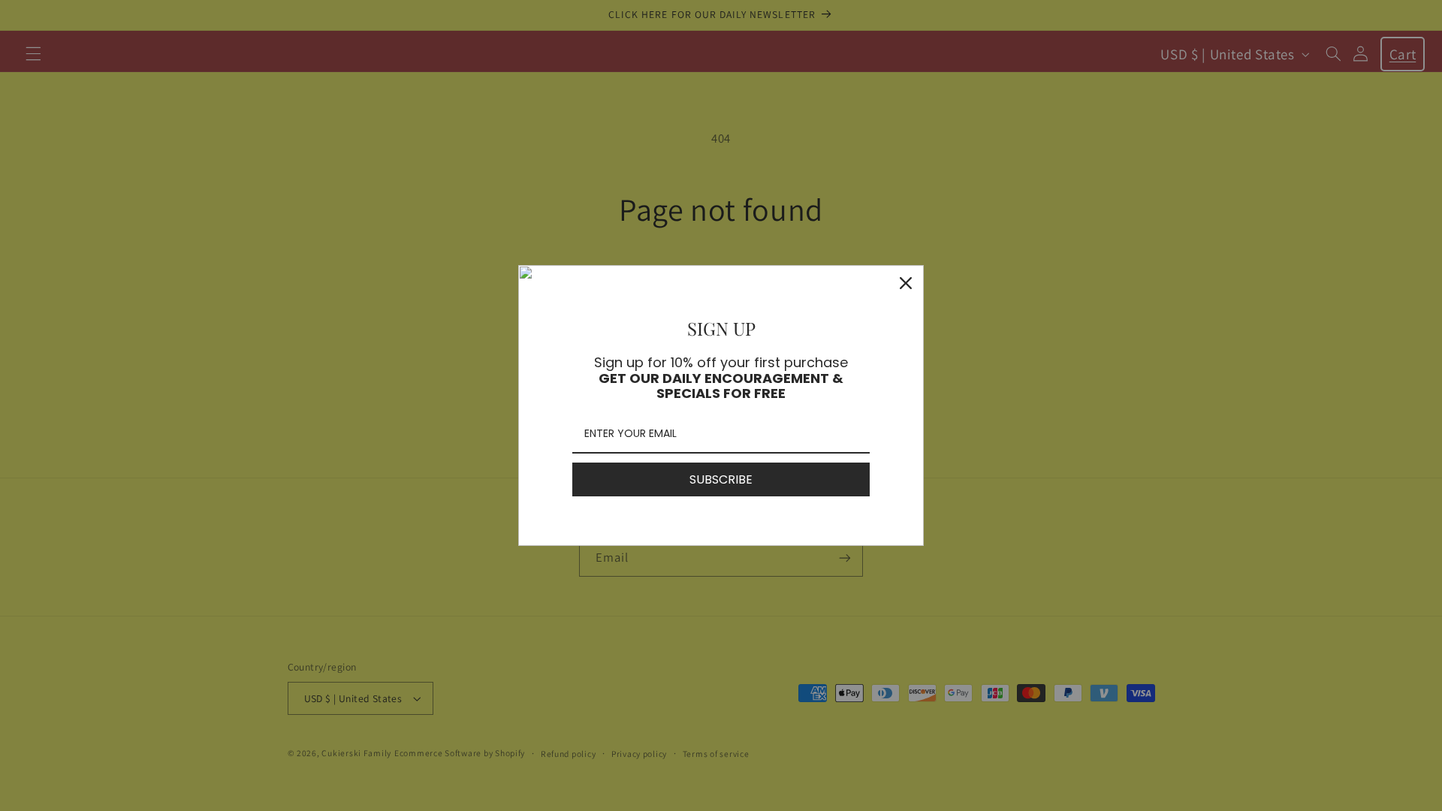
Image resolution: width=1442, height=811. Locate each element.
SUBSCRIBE (721, 479)
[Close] (906, 283)
